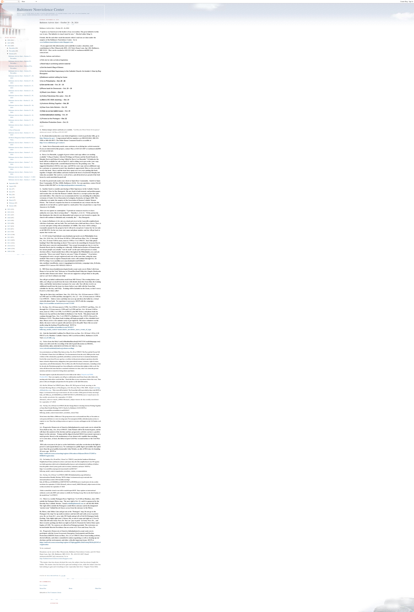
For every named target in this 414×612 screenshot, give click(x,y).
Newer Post (43, 588)
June (10, 192)
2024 (9, 46)
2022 (9, 212)
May (10, 194)
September (12, 183)
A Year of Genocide (14, 130)
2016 (9, 229)
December (12, 48)
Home (70, 588)
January (11, 206)
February (12, 203)
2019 (9, 220)
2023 (9, 209)
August (11, 186)
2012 (9, 240)
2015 (9, 232)
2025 (9, 43)
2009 (9, 248)
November (12, 51)
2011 (9, 243)
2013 (9, 237)
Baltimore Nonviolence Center (40, 9)
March (11, 200)
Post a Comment (43, 585)
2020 (9, 218)
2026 (9, 40)
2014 (9, 234)
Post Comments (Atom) (54, 592)
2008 (9, 251)
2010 (9, 246)
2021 (9, 215)
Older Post (98, 588)
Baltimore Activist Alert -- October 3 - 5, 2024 (22, 177)
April (11, 197)
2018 (9, 223)
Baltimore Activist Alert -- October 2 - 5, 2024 (22, 180)
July (10, 189)
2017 (9, 226)
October (11, 54)
